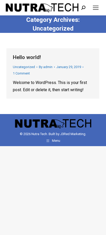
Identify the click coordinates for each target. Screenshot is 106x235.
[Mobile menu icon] (96, 8)
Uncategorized (24, 67)
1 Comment (21, 73)
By (45, 67)
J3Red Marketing (72, 134)
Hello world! (27, 57)
